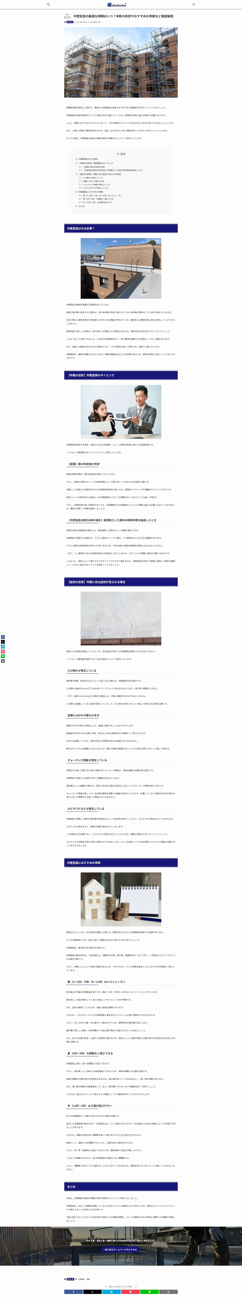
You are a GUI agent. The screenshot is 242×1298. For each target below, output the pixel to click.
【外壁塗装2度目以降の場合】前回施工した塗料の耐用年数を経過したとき (113, 170)
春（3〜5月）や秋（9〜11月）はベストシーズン (102, 195)
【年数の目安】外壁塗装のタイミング (96, 163)
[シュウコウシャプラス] (117, 4)
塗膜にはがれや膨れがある (93, 181)
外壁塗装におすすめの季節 (91, 191)
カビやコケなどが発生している (95, 187)
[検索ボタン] (48, 4)
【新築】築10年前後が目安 (94, 166)
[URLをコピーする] (168, 1292)
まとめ (82, 206)
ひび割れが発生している (93, 177)
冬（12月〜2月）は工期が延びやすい (98, 202)
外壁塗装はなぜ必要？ (89, 158)
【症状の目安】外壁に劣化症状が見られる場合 (100, 174)
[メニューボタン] (194, 4)
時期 (88, 1279)
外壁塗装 (81, 1279)
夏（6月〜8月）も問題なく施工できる (98, 198)
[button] (73, 1292)
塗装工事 (70, 22)
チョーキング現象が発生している (96, 184)
